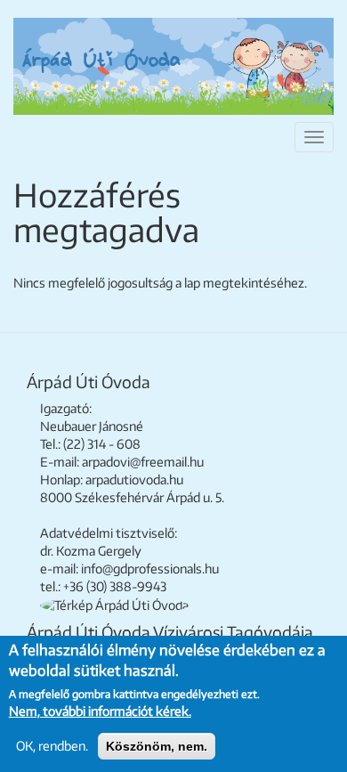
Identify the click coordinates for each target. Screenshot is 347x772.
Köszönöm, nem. (156, 746)
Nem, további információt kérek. (100, 711)
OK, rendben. (52, 745)
